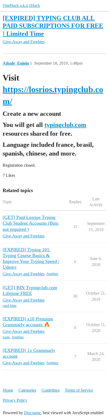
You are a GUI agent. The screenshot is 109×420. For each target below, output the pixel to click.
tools (6, 337)
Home (8, 390)
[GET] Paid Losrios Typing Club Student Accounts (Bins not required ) (30, 223)
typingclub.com (65, 124)
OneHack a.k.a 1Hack (21, 5)
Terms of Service (79, 390)
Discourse (32, 412)
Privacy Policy (15, 400)
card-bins (9, 306)
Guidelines (51, 390)
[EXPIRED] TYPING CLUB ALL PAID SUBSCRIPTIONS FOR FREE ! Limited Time (53, 25)
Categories (27, 390)
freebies (52, 274)
